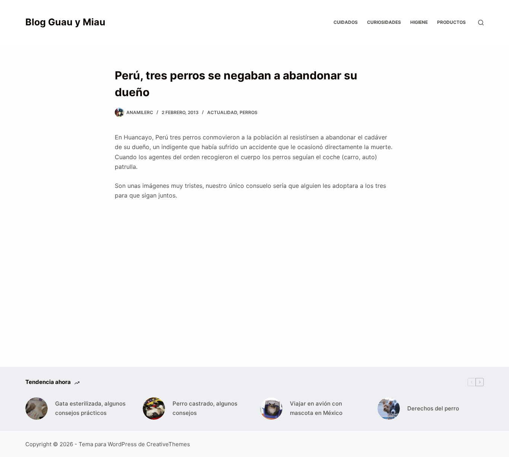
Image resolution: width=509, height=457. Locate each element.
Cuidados (345, 22)
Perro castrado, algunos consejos (205, 408)
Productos (451, 22)
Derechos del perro (433, 408)
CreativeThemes (168, 444)
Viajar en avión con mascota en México (316, 408)
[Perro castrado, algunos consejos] (154, 408)
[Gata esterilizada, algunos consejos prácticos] (36, 408)
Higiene (419, 22)
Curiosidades (384, 22)
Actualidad (222, 112)
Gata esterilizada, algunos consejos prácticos (90, 408)
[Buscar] (481, 22)
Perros (248, 112)
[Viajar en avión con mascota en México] (271, 408)
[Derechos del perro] (388, 408)
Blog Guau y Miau (65, 22)
